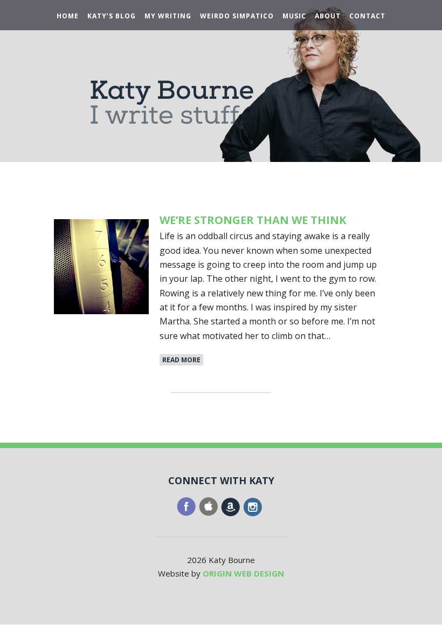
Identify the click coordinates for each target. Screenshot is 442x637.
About (328, 16)
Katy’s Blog (111, 16)
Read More (181, 359)
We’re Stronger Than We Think (253, 220)
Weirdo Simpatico (237, 16)
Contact (367, 16)
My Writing (167, 16)
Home (68, 16)
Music (294, 16)
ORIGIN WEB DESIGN (243, 573)
